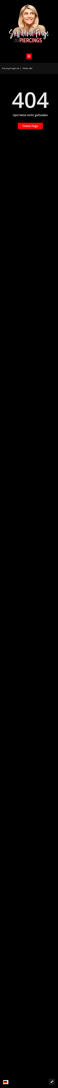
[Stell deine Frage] (52, 1082)
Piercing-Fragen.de (10, 68)
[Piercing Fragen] (29, 26)
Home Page (30, 126)
